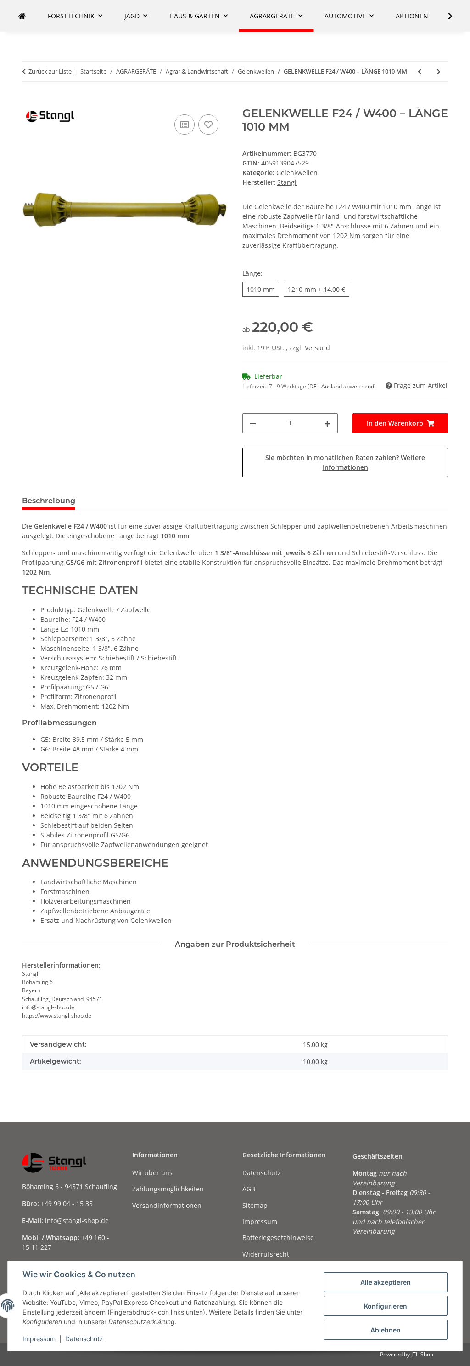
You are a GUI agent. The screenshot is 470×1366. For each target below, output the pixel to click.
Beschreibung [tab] (48, 500)
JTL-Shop (422, 1354)
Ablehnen (385, 1330)
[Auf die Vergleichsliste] (184, 124)
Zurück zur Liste (50, 71)
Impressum (39, 1339)
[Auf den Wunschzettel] (208, 124)
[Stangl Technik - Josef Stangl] (22, 16)
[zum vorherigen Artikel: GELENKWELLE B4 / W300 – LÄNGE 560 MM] (419, 71)
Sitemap (255, 1205)
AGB (248, 1188)
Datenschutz (84, 1339)
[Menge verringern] (253, 423)
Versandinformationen (166, 1205)
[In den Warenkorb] (29, 102)
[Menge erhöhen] (327, 423)
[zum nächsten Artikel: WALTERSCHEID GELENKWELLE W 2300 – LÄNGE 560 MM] (438, 71)
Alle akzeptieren (385, 1282)
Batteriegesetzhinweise (278, 1237)
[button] (444, 16)
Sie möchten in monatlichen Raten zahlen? (345, 462)
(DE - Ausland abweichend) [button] (342, 386)
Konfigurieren (385, 1306)
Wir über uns (152, 1172)
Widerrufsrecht (265, 1254)
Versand (317, 347)
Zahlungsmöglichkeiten (168, 1188)
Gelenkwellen (297, 172)
